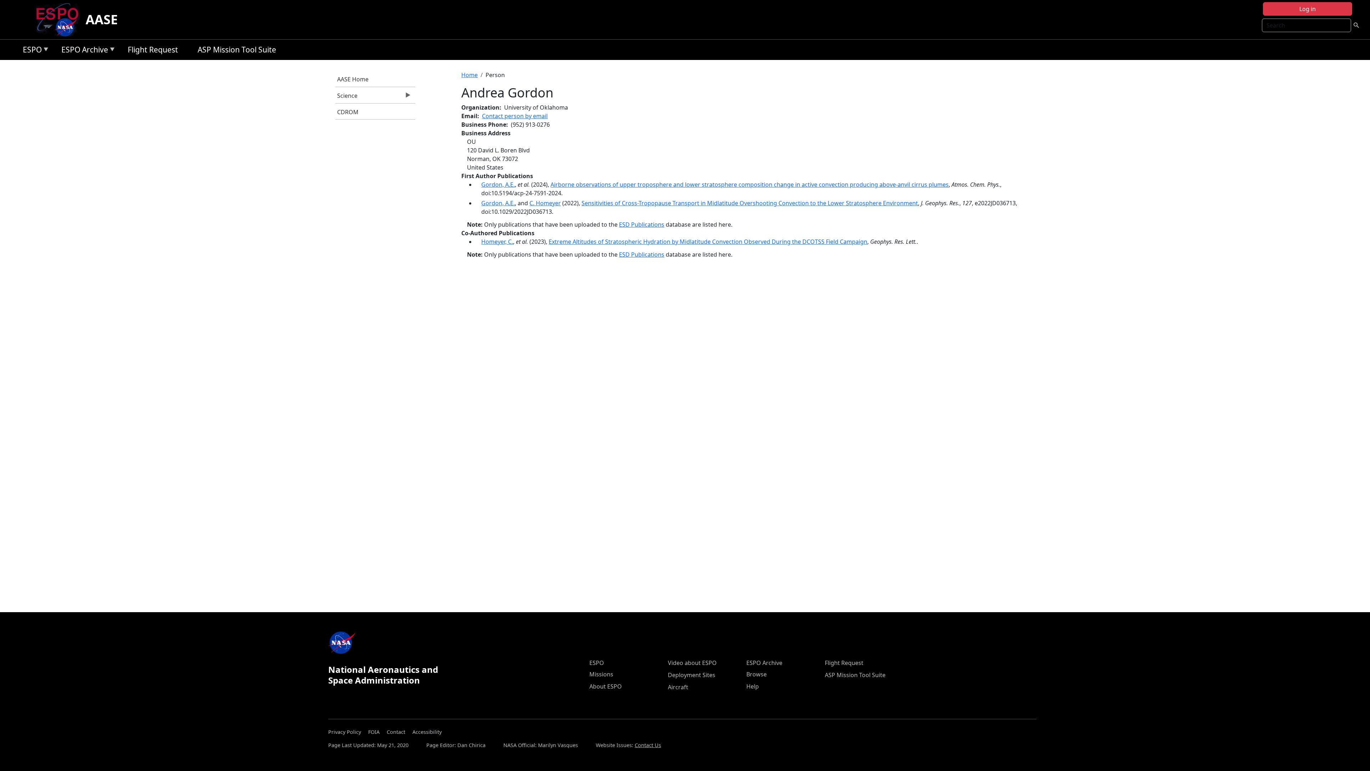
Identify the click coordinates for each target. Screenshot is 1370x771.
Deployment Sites (691, 675)
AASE (102, 19)
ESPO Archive (83, 51)
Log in (1307, 9)
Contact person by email (515, 116)
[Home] (60, 19)
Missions (601, 674)
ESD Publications (641, 224)
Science (346, 97)
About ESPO (605, 686)
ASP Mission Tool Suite (237, 50)
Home (469, 75)
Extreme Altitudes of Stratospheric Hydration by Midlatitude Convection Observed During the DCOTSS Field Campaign (708, 242)
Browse (756, 674)
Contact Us (648, 745)
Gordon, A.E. (498, 184)
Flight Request (153, 50)
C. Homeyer (545, 203)
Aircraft (678, 687)
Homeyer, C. (497, 242)
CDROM (348, 112)
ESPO (30, 51)
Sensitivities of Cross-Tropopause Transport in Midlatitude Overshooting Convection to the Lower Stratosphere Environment (750, 203)
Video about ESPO (692, 663)
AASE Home (353, 79)
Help (752, 686)
